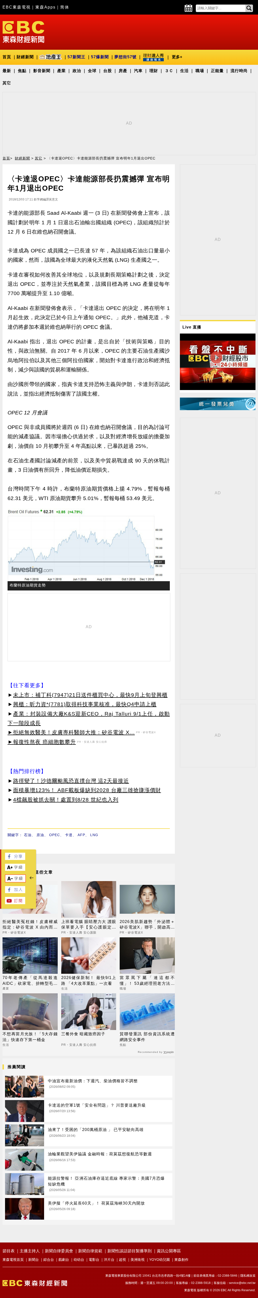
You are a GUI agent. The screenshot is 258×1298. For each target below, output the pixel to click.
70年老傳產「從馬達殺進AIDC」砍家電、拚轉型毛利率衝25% (30, 981)
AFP (81, 835)
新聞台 (33, 1260)
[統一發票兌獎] (217, 409)
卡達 (69, 835)
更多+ (177, 57)
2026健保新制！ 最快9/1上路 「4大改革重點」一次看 (88, 980)
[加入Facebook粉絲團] (15, 892)
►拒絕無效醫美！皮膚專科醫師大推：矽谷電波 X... (71, 732)
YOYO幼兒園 (159, 1260)
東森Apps (45, 7)
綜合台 (48, 1260)
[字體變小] (15, 881)
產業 (61, 71)
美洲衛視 (138, 1260)
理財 (153, 71)
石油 (27, 835)
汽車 (138, 71)
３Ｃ (169, 71)
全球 (92, 71)
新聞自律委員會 (59, 1251)
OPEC (54, 835)
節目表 (9, 1251)
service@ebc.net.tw (242, 1283)
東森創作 (181, 1260)
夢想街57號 (125, 57)
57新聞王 (76, 57)
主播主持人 (30, 1251)
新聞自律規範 (90, 1251)
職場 (200, 71)
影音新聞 (41, 71)
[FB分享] (15, 858)
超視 (122, 1260)
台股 (107, 71)
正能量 (217, 71)
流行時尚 (239, 71)
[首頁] (23, 31)
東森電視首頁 (13, 1260)
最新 (7, 71)
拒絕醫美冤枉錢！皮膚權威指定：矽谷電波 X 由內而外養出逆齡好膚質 (30, 925)
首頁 (7, 57)
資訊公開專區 (169, 1251)
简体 (64, 7)
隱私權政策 (247, 1275)
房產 (123, 71)
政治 (77, 71)
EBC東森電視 (17, 7)
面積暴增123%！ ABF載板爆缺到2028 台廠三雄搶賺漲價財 (87, 790)
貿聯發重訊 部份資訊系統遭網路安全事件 (147, 1037)
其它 (7, 83)
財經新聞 (25, 57)
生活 (184, 71)
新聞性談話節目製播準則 (129, 1251)
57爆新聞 (100, 57)
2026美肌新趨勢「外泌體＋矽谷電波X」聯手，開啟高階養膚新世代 (147, 925)
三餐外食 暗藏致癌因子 (83, 1034)
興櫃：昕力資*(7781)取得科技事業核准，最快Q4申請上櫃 (84, 704)
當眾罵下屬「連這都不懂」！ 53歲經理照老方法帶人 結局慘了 (147, 981)
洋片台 (109, 1260)
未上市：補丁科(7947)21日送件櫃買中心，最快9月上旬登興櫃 (90, 695)
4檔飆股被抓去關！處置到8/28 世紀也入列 (65, 799)
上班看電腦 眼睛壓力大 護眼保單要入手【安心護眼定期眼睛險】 (88, 925)
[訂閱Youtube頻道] (15, 903)
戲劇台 (63, 1260)
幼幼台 (79, 1260)
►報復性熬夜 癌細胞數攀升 (42, 742)
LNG (94, 835)
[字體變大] (15, 869)
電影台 (94, 1260)
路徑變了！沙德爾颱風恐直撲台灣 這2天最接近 (71, 781)
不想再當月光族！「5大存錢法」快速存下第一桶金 (30, 1037)
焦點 (22, 71)
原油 (40, 835)
